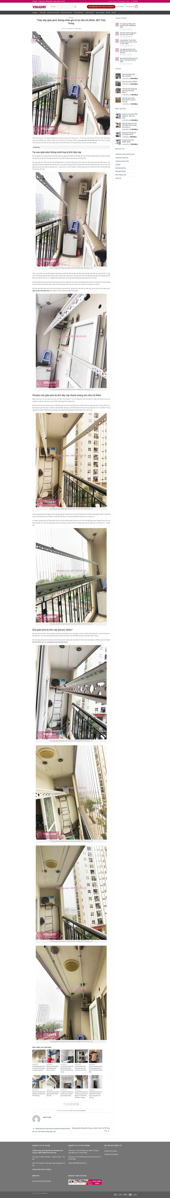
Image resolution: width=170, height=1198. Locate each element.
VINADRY (34, 12)
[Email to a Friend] (71, 1104)
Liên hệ (113, 12)
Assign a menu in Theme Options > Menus (119, 1)
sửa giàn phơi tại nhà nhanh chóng (57, 642)
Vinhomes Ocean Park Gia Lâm (124, 154)
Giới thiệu (43, 12)
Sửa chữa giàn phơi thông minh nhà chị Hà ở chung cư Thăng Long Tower (38, 1068)
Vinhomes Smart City (121, 158)
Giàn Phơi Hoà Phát (53, 12)
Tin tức (108, 12)
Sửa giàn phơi (78, 12)
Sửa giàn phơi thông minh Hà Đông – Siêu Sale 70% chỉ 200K (129, 59)
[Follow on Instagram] (133, 1)
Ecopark (117, 164)
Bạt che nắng (100, 12)
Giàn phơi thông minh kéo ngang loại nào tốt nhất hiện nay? (53, 1093)
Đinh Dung (78, 28)
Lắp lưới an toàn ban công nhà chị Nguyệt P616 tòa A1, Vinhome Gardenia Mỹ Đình (95, 1069)
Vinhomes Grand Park (122, 161)
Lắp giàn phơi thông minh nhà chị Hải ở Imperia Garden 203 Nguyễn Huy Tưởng (67, 1069)
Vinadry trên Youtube (110, 1151)
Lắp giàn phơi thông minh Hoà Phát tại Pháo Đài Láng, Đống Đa (128, 50)
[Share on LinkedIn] (77, 1104)
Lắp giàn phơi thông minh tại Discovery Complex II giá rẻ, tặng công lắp (67, 1093)
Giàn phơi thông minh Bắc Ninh (41, 1181)
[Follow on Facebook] (131, 1)
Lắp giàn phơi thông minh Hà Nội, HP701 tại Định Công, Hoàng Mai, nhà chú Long (95, 1094)
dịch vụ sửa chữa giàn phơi (40, 291)
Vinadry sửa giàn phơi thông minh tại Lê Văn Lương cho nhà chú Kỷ (80, 1068)
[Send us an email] (136, 1)
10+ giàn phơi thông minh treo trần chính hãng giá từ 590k (128, 25)
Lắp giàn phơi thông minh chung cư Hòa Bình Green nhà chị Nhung (38, 1093)
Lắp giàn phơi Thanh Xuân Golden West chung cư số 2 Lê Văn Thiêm (128, 41)
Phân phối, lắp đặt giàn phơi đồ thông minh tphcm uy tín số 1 (52, 1068)
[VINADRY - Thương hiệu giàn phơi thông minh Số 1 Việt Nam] (39, 6)
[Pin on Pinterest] (74, 1104)
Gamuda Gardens (120, 168)
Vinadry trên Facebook (111, 1154)
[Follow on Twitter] (135, 1)
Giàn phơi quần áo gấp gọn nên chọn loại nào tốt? (128, 33)
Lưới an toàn (89, 12)
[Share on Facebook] (64, 1104)
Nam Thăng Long (120, 175)
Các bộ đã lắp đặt (66, 12)
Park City (118, 178)
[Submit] (75, 6)
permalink (82, 1110)
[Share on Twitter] (68, 1104)
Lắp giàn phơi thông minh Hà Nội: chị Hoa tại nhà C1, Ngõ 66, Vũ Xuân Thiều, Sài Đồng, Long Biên (81, 1094)
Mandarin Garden (120, 171)
